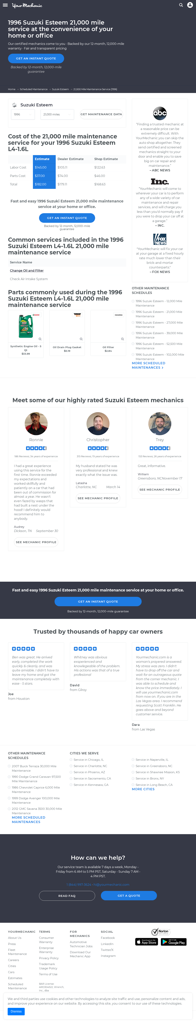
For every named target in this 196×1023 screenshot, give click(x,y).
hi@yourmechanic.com (111, 884)
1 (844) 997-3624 (79, 884)
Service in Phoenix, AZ (89, 772)
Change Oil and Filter (27, 270)
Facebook (108, 938)
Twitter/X (107, 950)
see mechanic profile (36, 542)
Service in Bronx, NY (150, 778)
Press (12, 944)
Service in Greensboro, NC (154, 766)
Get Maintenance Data (101, 114)
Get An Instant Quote (67, 218)
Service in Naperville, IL (152, 759)
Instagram (108, 956)
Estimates (15, 978)
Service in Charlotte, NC (90, 766)
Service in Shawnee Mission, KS (158, 772)
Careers (13, 960)
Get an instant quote (36, 58)
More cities (143, 789)
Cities (12, 966)
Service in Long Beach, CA (154, 785)
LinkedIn (107, 944)
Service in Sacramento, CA (92, 778)
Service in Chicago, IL (89, 759)
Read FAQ (67, 896)
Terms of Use (48, 974)
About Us (14, 938)
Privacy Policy (49, 958)
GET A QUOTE (129, 895)
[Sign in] (190, 5)
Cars (11, 972)
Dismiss (16, 1011)
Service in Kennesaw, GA (91, 785)
